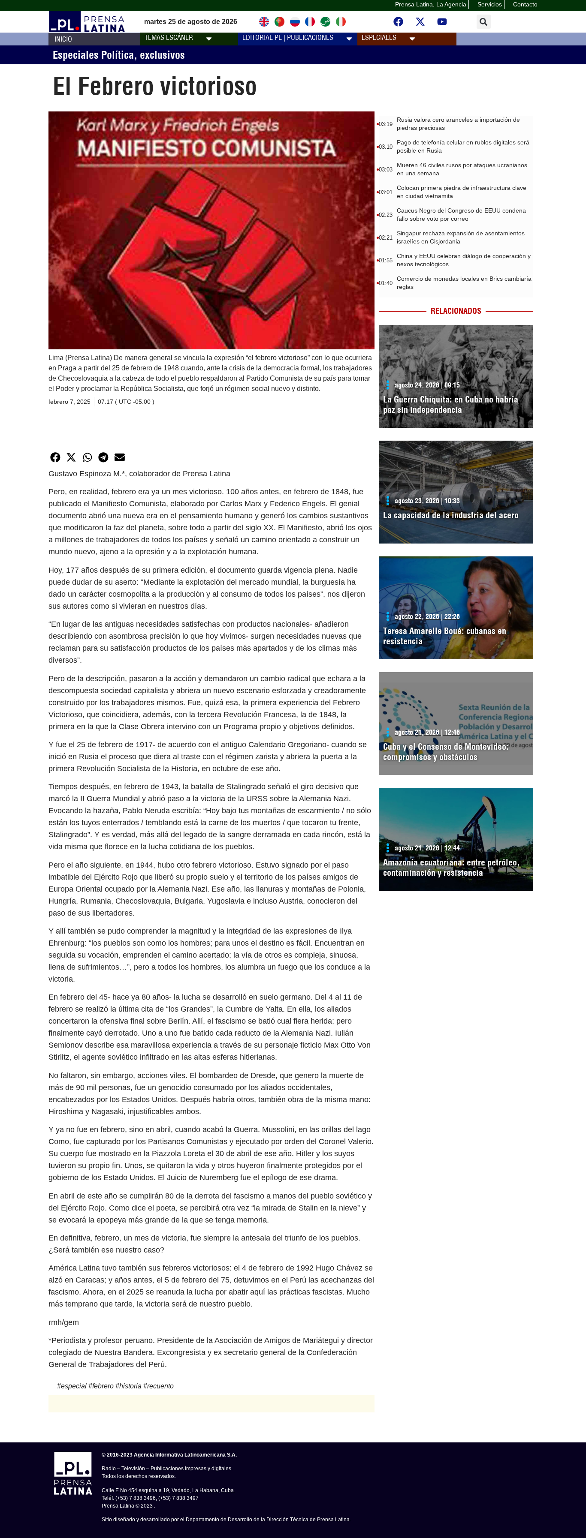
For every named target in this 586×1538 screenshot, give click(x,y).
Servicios (489, 4)
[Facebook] (398, 22)
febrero (103, 1386)
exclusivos (162, 54)
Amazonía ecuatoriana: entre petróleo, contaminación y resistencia (451, 867)
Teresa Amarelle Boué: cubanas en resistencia (444, 635)
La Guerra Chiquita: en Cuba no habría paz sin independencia (450, 404)
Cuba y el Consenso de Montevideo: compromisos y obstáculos (446, 751)
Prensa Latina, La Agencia (430, 4)
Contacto (525, 4)
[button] (484, 22)
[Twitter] (420, 22)
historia (130, 1386)
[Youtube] (442, 22)
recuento (160, 1386)
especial (74, 1386)
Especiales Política (93, 54)
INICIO (63, 39)
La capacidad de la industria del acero (451, 515)
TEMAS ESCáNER (169, 37)
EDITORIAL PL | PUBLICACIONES (287, 37)
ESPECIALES (379, 37)
